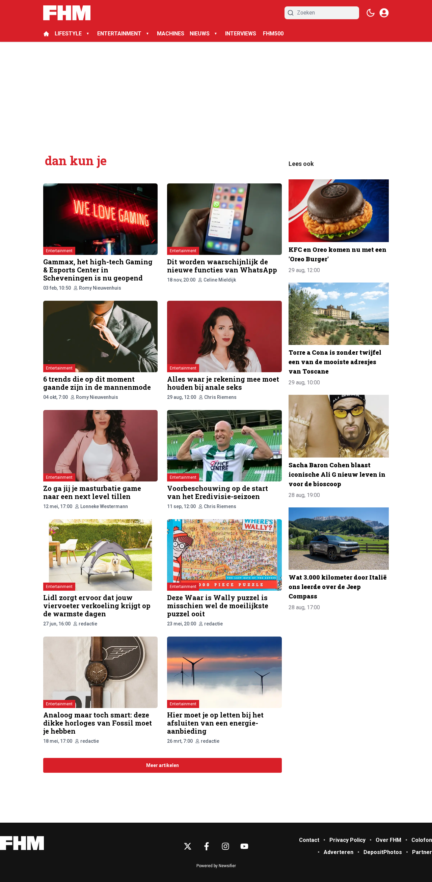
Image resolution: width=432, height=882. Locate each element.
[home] (46, 34)
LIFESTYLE (68, 33)
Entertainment (59, 250)
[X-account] (188, 846)
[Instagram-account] (225, 846)
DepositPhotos (382, 852)
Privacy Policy (347, 840)
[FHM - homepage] (66, 12)
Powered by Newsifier (216, 865)
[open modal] (384, 13)
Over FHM (388, 840)
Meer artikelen (162, 765)
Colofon (421, 840)
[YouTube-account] (244, 846)
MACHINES (170, 33)
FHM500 (273, 33)
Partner (422, 852)
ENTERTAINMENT (119, 33)
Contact (309, 840)
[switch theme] (370, 13)
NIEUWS (200, 33)
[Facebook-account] (206, 846)
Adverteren (338, 852)
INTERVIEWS (241, 33)
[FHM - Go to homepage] (22, 843)
